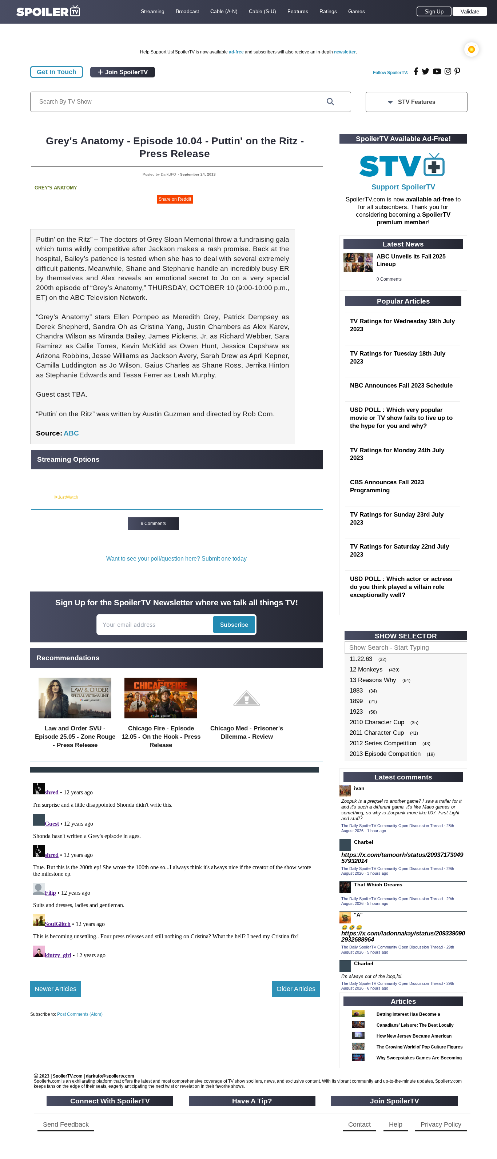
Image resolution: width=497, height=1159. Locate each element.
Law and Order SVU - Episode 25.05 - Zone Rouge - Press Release (75, 737)
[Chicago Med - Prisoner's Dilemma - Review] (246, 720)
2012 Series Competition (383, 743)
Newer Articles (55, 988)
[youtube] (437, 71)
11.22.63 (361, 658)
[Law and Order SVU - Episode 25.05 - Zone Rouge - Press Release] (75, 720)
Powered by (42, 497)
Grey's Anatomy (56, 188)
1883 (356, 690)
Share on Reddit (175, 199)
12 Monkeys (366, 669)
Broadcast (187, 11)
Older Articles (296, 988)
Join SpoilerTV (125, 72)
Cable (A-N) (224, 11)
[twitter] (425, 71)
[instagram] (448, 71)
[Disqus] (175, 871)
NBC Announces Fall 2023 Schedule (401, 385)
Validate (470, 11)
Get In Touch (56, 72)
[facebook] (416, 71)
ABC (71, 433)
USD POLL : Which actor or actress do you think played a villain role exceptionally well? (401, 587)
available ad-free (430, 199)
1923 (356, 711)
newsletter (345, 52)
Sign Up (434, 11)
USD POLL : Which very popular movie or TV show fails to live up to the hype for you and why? (401, 417)
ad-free (236, 52)
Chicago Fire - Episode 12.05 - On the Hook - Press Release (161, 737)
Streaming (152, 11)
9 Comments (153, 523)
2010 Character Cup (377, 722)
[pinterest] (457, 71)
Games (356, 11)
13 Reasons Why (373, 680)
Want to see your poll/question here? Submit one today (176, 559)
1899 (356, 701)
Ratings (328, 11)
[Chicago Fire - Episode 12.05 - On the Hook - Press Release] (160, 720)
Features (297, 11)
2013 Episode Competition (385, 753)
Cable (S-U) (262, 11)
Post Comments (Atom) (80, 1014)
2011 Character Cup (377, 732)
